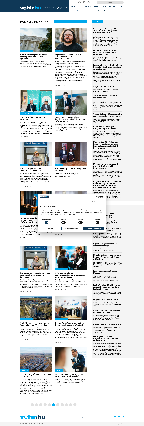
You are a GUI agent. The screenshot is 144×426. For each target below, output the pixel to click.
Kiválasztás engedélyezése (72, 228)
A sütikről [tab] (94, 201)
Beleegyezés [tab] (49, 201)
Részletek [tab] (72, 201)
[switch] (63, 222)
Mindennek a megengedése (93, 228)
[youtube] (79, 2)
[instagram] (88, 2)
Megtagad (50, 228)
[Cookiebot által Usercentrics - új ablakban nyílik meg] (97, 197)
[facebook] (84, 2)
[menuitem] (73, 7)
